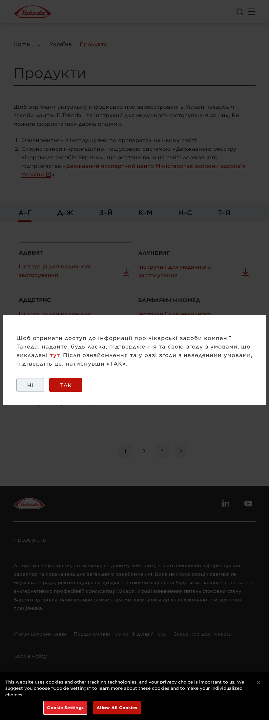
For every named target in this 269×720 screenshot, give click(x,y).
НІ (30, 385)
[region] (134, 696)
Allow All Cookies (116, 707)
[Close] (258, 682)
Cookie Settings (65, 707)
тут (54, 354)
